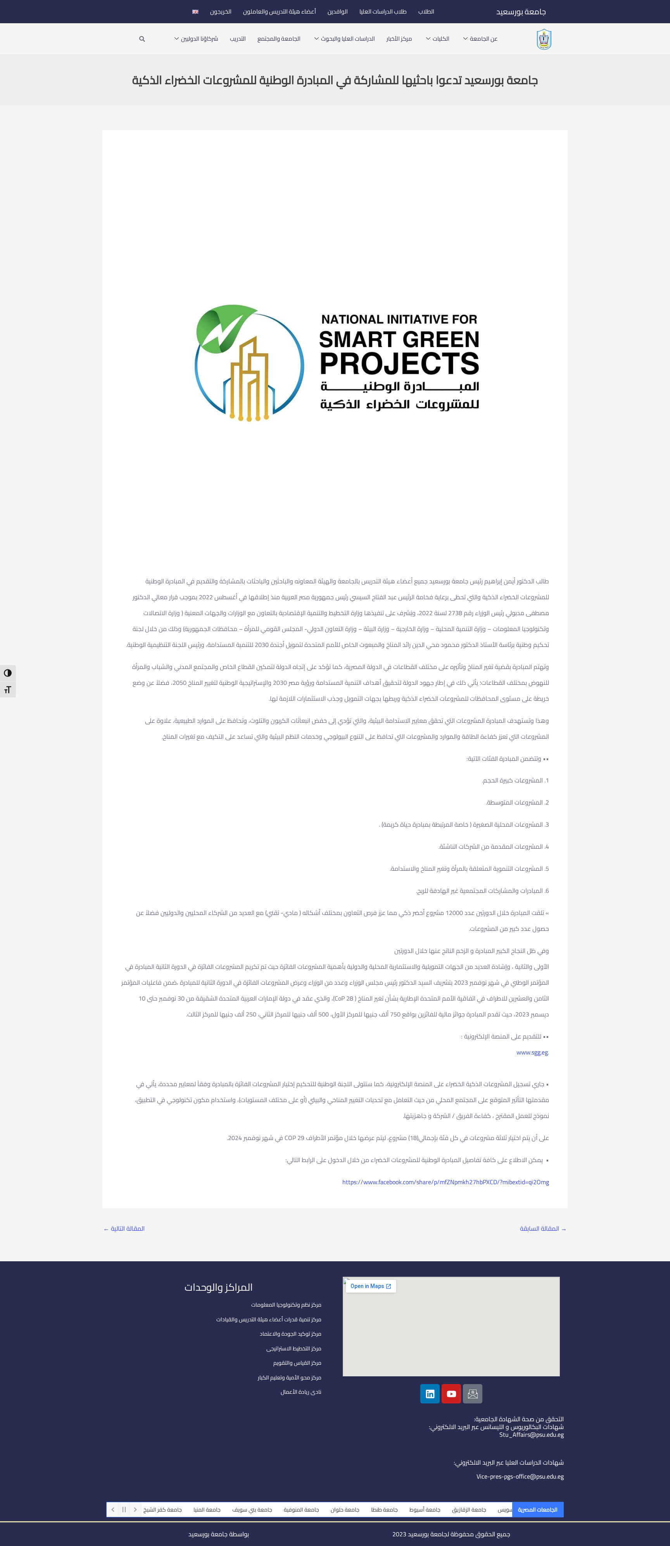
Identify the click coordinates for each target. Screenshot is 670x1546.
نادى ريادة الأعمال (301, 1392)
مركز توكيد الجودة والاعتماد (290, 1334)
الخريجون (220, 11)
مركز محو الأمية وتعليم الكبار (289, 1377)
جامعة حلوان (370, 1510)
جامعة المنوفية (327, 1510)
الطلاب (426, 11)
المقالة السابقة (543, 1228)
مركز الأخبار (399, 38)
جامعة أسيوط (450, 1510)
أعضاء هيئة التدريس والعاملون (279, 11)
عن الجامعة (484, 38)
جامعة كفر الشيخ (188, 1510)
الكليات (441, 38)
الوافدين (338, 11)
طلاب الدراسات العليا (383, 11)
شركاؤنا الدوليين (199, 38)
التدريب (238, 38)
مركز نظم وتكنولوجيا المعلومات (286, 1305)
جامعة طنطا (410, 1510)
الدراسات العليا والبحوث (348, 38)
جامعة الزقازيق (495, 1510)
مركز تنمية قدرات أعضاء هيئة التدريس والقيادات (268, 1319)
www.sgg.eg (532, 1052)
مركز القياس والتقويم (297, 1363)
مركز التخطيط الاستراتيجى (293, 1348)
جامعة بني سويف (278, 1510)
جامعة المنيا (232, 1510)
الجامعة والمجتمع (278, 38)
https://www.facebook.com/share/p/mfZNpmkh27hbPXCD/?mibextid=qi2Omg (445, 1182)
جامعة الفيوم (142, 1510)
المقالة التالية (124, 1228)
